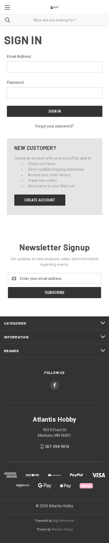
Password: (15, 82)
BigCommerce (63, 521)
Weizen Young (62, 529)
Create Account (39, 200)
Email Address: (19, 56)
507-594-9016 (57, 446)
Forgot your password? (54, 126)
